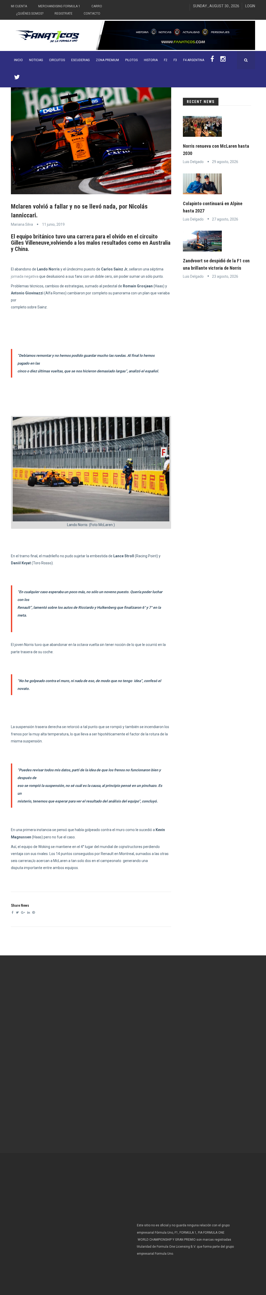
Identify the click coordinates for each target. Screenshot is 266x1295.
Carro (96, 6)
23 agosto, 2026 (225, 276)
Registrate (63, 13)
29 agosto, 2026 (225, 162)
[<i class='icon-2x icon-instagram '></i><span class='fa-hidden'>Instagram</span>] (223, 60)
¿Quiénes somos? (29, 13)
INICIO (18, 60)
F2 (165, 60)
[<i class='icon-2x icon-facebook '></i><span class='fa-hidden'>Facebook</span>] (212, 60)
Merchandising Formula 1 (59, 6)
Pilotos (131, 60)
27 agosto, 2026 (225, 219)
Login (250, 6)
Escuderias (80, 60)
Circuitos (57, 60)
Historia (151, 60)
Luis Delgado (193, 162)
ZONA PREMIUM (107, 60)
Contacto (92, 13)
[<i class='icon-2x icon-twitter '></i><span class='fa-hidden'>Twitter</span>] (17, 78)
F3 (175, 60)
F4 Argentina (193, 60)
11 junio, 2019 (53, 224)
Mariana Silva (22, 224)
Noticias (36, 60)
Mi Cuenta (19, 6)
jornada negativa (24, 276)
